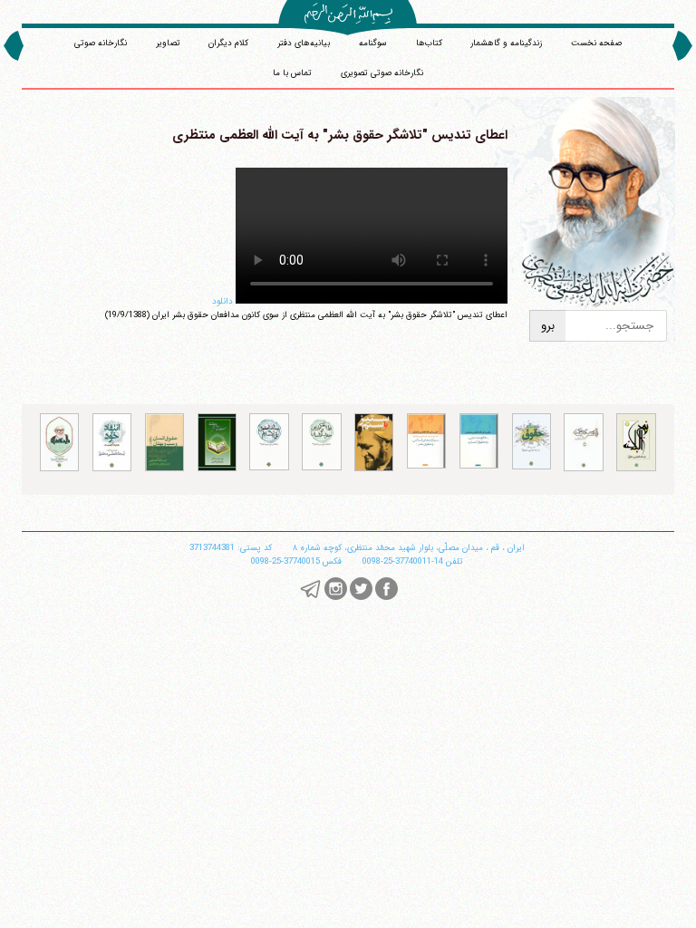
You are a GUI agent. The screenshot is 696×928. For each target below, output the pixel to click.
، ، (409, 548)
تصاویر (168, 43)
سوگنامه (373, 43)
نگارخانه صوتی (100, 43)
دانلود (222, 301)
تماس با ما (292, 73)
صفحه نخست (596, 43)
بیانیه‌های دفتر (303, 43)
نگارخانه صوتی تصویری (382, 73)
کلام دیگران (228, 43)
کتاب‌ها (429, 43)
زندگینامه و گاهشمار (506, 43)
